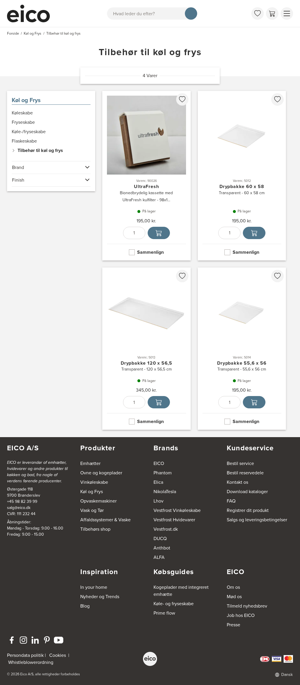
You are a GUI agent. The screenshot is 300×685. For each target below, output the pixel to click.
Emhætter (90, 463)
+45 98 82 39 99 (22, 501)
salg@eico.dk (18, 508)
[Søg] (191, 13)
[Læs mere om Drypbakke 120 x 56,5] (146, 349)
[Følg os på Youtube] (58, 640)
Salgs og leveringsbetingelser (257, 519)
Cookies (57, 655)
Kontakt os (237, 482)
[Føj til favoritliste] (182, 99)
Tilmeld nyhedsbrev (247, 606)
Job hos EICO (241, 615)
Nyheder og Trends (99, 596)
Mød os (234, 596)
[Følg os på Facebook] (11, 640)
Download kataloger (247, 491)
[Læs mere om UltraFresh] (146, 176)
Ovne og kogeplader (101, 472)
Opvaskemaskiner (98, 501)
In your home (93, 587)
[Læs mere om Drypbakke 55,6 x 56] (242, 349)
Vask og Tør (92, 510)
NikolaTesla (165, 491)
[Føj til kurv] (159, 233)
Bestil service (240, 463)
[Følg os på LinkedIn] (35, 640)
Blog (85, 606)
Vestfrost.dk (166, 529)
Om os (233, 587)
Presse (233, 624)
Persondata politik (25, 655)
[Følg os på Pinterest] (47, 640)
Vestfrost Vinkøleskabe (177, 510)
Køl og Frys (26, 100)
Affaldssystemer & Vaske (105, 519)
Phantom (163, 472)
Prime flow (164, 613)
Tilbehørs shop (95, 529)
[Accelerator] (31, 13)
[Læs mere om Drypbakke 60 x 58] (242, 176)
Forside (13, 33)
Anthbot (162, 547)
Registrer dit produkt (248, 510)
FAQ (231, 501)
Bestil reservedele (245, 472)
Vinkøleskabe (94, 482)
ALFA (159, 557)
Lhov (158, 501)
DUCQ (160, 538)
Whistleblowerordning (30, 662)
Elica (158, 482)
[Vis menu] (287, 13)
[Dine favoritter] (257, 13)
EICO (159, 463)
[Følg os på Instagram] (23, 640)
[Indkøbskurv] (272, 13)
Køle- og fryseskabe (174, 603)
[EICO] (150, 659)
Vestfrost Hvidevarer (174, 519)
